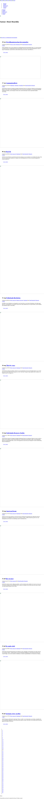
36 (2, 766)
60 (2, 791)
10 (2, 739)
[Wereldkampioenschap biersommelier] (8, 37)
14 (2, 743)
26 (2, 756)
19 (2, 748)
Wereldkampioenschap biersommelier (17, 42)
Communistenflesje (11, 83)
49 (2, 780)
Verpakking (21, 85)
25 (2, 755)
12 (2, 741)
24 (2, 754)
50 (2, 781)
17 (2, 746)
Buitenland (18, 154)
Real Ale (8, 151)
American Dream (11, 511)
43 (2, 773)
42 (2, 772)
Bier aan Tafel (13, 44)
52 (2, 783)
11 (2, 740)
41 (2, 771)
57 (2, 788)
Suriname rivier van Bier (13, 713)
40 (2, 770)
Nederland (16, 85)
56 (2, 787)
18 (2, 747)
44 (2, 774)
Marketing (12, 85)
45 (2, 775)
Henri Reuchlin (25, 44)
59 (2, 790)
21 (2, 750)
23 (2, 753)
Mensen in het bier (19, 300)
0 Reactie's (30, 44)
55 (2, 786)
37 (2, 767)
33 (2, 763)
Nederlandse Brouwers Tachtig (15, 433)
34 (2, 764)
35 (2, 765)
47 (2, 778)
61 (2, 792)
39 (2, 769)
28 (2, 758)
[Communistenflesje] (20, 78)
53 (2, 784)
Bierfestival (18, 44)
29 (2, 759)
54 (2, 785)
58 (2, 789)
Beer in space (10, 578)
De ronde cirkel (10, 646)
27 (2, 757)
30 (2, 760)
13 (2, 742)
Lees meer (5, 52)
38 (2, 768)
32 (2, 762)
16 (2, 745)
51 (2, 782)
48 (2, 779)
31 (2, 761)
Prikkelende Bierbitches (13, 298)
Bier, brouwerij (13, 154)
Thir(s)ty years (10, 365)
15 (2, 744)
